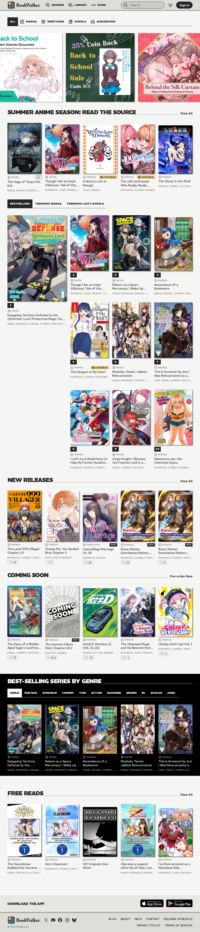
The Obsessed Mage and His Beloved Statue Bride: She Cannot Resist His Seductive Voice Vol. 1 (137, 646)
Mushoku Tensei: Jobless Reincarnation (129, 373)
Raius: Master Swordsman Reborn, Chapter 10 (135, 551)
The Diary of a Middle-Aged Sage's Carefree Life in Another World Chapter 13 (23, 646)
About (126, 919)
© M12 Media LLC (18, 927)
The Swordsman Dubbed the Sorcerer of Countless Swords (24, 866)
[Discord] (53, 920)
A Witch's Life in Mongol (94, 183)
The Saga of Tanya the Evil (23, 184)
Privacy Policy (149, 925)
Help (138, 919)
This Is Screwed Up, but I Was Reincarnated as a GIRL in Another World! (171, 373)
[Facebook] (60, 920)
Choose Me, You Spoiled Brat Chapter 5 (62, 551)
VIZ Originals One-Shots (96, 866)
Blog (113, 919)
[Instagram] (67, 920)
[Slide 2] (100, 67)
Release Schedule (178, 919)
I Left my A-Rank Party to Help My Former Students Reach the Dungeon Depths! (88, 461)
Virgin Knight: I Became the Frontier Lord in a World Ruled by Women (129, 461)
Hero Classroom (56, 864)
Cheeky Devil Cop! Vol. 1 (175, 644)
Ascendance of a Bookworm (166, 287)
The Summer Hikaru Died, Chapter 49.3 (59, 646)
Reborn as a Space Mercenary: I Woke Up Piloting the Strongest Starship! (128, 287)
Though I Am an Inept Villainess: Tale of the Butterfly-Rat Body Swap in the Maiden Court (60, 183)
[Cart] (170, 5)
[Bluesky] (74, 920)
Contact (153, 919)
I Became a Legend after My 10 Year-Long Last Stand (137, 866)
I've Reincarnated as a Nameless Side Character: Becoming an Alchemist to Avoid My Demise (174, 866)
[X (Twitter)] (46, 920)
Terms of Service (179, 925)
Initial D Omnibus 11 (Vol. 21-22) (97, 646)
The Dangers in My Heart (88, 372)
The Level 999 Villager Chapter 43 (23, 551)
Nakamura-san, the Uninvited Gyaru (168, 461)
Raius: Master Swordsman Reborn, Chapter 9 (172, 551)
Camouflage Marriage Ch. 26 (98, 551)
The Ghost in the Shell (174, 181)
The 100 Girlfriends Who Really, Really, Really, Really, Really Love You (135, 183)
